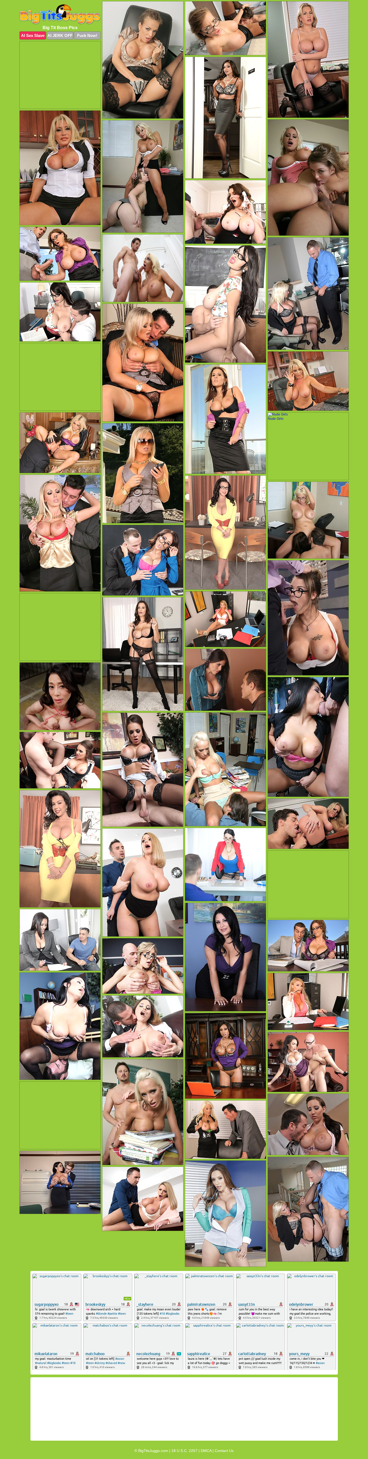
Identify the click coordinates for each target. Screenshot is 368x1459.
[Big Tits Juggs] (60, 14)
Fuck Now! (87, 35)
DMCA (206, 1450)
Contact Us (224, 1450)
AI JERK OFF (59, 35)
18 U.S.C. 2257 (184, 1450)
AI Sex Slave (32, 35)
